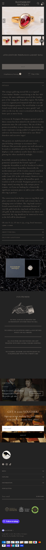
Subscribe (40, 496)
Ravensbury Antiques (20, 534)
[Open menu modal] (3, 3)
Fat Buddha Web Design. (16, 536)
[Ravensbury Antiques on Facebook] (3, 464)
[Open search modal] (38, 3)
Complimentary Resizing (12, 74)
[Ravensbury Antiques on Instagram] (7, 464)
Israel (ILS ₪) (8, 530)
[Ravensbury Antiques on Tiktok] (10, 464)
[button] (6, 40)
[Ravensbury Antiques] (23, 3)
